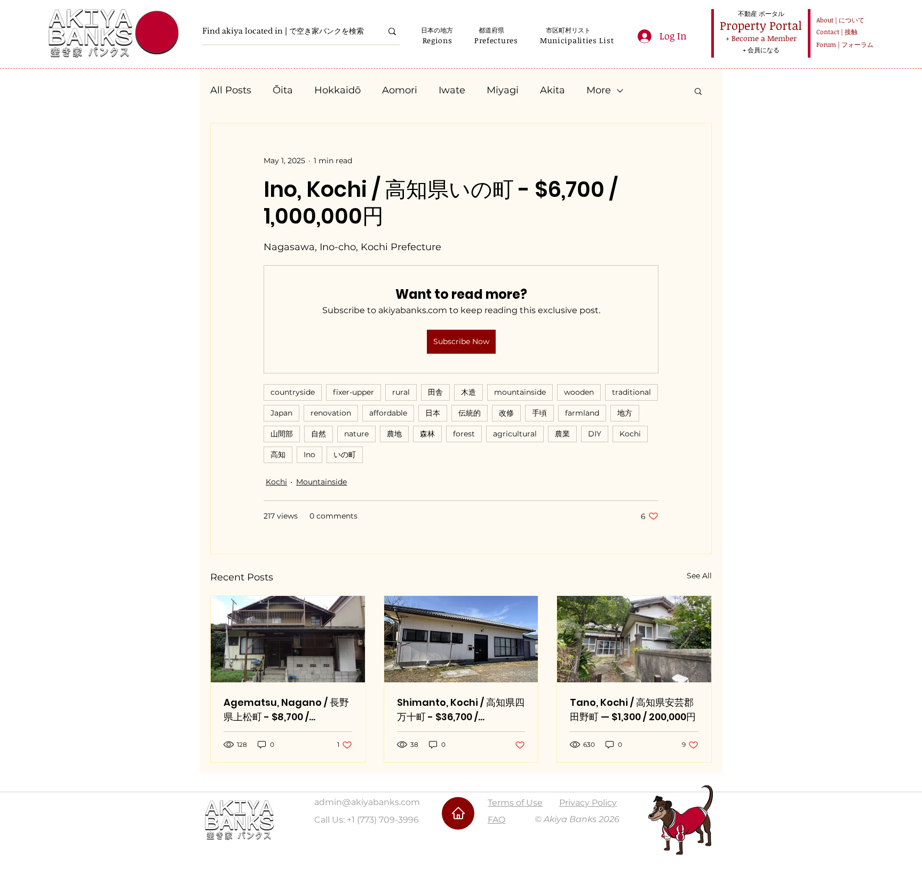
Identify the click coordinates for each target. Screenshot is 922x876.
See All (699, 575)
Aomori (399, 90)
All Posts (230, 90)
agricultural (515, 434)
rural (401, 392)
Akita (552, 90)
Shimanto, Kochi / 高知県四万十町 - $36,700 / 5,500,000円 (460, 710)
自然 (318, 434)
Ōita (283, 90)
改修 (506, 413)
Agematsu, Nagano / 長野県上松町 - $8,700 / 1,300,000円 (286, 710)
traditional (631, 392)
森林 (427, 434)
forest (464, 434)
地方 (624, 413)
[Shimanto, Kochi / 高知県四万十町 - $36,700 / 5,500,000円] (461, 639)
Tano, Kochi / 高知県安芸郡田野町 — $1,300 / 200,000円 (633, 709)
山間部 (282, 434)
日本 (432, 413)
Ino (309, 454)
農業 (562, 434)
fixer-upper (353, 392)
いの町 (344, 454)
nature (356, 434)
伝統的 (469, 413)
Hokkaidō (337, 90)
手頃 (539, 413)
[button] (437, 40)
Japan (281, 413)
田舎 (435, 392)
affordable (388, 413)
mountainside (520, 392)
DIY (594, 434)
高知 (278, 454)
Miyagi (503, 90)
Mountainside (321, 482)
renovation (331, 413)
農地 (394, 434)
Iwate (452, 90)
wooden (579, 392)
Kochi (630, 434)
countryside (293, 392)
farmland (582, 413)
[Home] (458, 813)
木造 (468, 392)
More (598, 90)
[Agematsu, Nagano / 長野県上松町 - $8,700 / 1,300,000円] (288, 639)
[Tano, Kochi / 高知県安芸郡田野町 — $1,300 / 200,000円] (634, 639)
